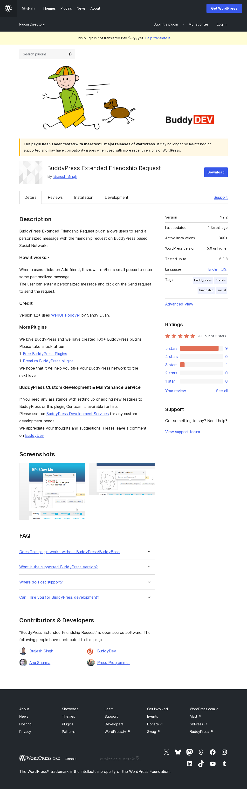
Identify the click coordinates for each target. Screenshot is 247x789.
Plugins (67, 724)
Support (221, 197)
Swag (153, 731)
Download (216, 172)
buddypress (203, 280)
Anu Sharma (39, 662)
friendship (206, 290)
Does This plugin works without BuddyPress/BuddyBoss (69, 552)
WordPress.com (204, 709)
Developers (114, 724)
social (221, 290)
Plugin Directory (32, 24)
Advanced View (179, 304)
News (23, 716)
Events (152, 716)
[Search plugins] (70, 54)
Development (116, 197)
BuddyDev (34, 435)
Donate (155, 724)
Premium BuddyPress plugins (48, 360)
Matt (195, 716)
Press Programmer (113, 662)
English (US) (218, 269)
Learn (109, 709)
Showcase (70, 709)
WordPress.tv (117, 731)
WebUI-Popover (65, 315)
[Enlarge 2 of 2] (148, 469)
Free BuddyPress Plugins (45, 353)
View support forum (182, 431)
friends (221, 280)
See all (222, 390)
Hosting (25, 724)
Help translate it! (158, 38)
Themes (68, 716)
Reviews (55, 197)
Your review (175, 390)
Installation (83, 197)
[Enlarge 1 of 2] (78, 469)
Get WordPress (224, 8)
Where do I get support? (41, 582)
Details (30, 197)
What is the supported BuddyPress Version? (58, 567)
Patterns (68, 731)
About (24, 709)
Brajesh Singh (65, 176)
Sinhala (70, 759)
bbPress (198, 724)
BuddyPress (201, 731)
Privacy (25, 731)
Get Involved (157, 709)
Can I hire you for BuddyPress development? (59, 597)
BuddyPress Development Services (77, 413)
